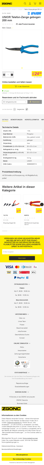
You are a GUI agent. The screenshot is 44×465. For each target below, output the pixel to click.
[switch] (25, 366)
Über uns (22, 318)
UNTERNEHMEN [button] (21, 314)
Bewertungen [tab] (16, 120)
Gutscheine (22, 357)
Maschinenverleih (22, 328)
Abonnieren (22, 258)
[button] (42, 204)
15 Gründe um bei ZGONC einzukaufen (22, 397)
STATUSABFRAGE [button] (21, 373)
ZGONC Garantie (22, 400)
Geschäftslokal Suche (22, 334)
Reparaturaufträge (22, 383)
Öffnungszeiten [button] (21, 284)
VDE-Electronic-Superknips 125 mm (31, 223)
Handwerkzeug (5, 9)
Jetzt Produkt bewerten (26, 24)
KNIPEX (26, 215)
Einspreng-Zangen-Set (9, 223)
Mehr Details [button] (7, 28)
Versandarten (22, 350)
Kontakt (22, 338)
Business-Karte (22, 403)
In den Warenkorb (23, 86)
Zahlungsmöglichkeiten (22, 354)
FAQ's (22, 347)
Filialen (22, 325)
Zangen (14, 9)
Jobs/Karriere (22, 331)
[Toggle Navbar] (40, 3)
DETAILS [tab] (5, 120)
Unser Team (22, 321)
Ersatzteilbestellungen (22, 386)
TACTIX (5, 215)
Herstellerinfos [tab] (32, 120)
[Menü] (29, 361)
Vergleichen (21, 109)
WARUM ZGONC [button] (21, 392)
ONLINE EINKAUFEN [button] (21, 343)
